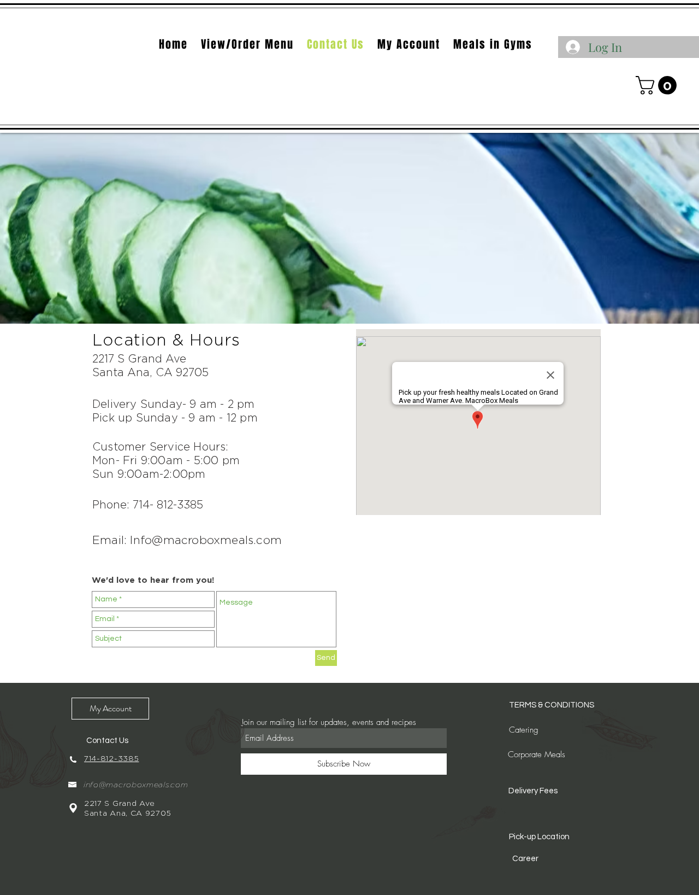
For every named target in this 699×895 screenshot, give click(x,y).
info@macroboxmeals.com (136, 784)
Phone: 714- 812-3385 (147, 504)
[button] (658, 85)
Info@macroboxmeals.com (206, 540)
